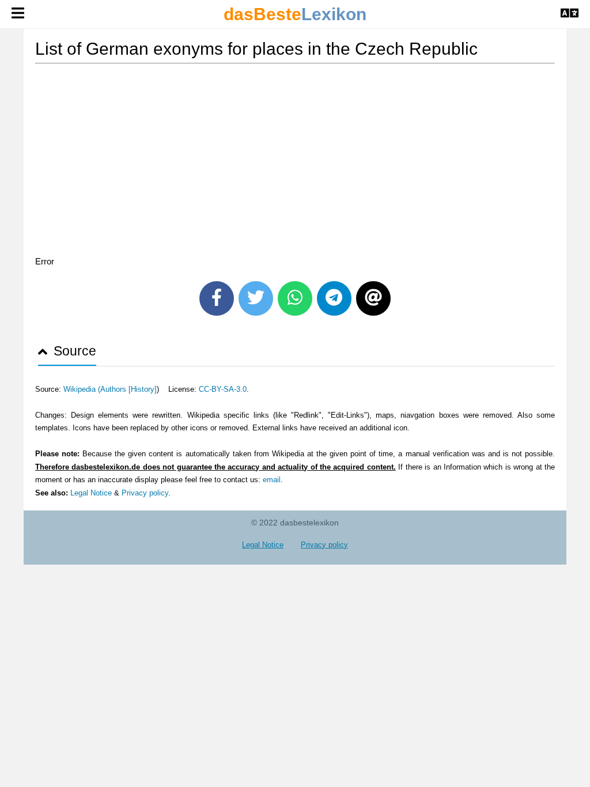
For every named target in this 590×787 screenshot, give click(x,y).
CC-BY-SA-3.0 (223, 389)
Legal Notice (91, 493)
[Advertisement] (295, 162)
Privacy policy (145, 493)
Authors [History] (128, 389)
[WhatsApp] (295, 298)
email (272, 479)
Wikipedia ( (81, 389)
